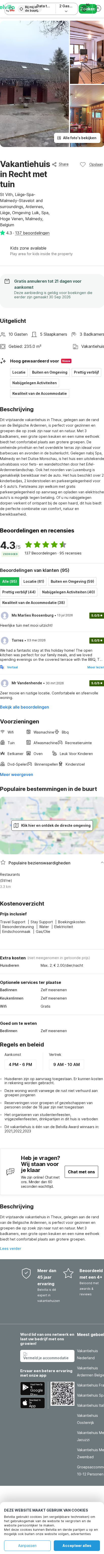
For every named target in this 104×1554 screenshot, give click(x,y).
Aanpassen (27, 1545)
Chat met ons (81, 1171)
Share (64, 164)
